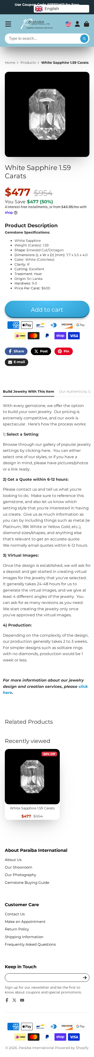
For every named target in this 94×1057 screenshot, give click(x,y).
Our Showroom (18, 867)
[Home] (36, 24)
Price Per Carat (27, 288)
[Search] (84, 38)
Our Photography (20, 874)
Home (10, 62)
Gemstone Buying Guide (27, 882)
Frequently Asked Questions (30, 944)
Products (28, 62)
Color (19, 259)
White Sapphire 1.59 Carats (32, 784)
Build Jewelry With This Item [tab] (28, 391)
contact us (26, 489)
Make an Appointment (25, 921)
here (45, 450)
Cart (86, 24)
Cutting (20, 269)
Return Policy (17, 929)
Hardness (22, 283)
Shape (19, 250)
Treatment (23, 274)
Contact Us (15, 914)
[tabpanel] (47, 549)
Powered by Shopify (72, 1048)
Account (77, 24)
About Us (13, 859)
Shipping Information (24, 937)
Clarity (19, 264)
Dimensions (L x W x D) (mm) (39, 255)
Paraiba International (36, 1048)
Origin (19, 278)
